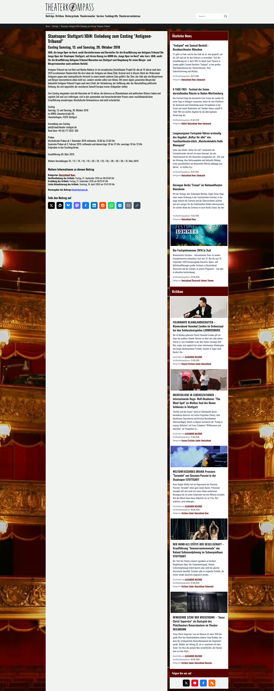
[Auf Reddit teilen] (102, 205)
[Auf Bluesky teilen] (68, 205)
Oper (207, 512)
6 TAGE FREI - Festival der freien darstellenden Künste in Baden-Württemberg (198, 91)
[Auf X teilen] (51, 205)
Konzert (185, 363)
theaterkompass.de (80, 189)
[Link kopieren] (137, 205)
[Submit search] (225, 16)
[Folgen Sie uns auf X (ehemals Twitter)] (186, 683)
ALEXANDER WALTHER (193, 356)
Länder (198, 363)
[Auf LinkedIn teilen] (94, 205)
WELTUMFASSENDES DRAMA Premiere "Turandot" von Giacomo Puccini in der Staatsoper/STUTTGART (194, 475)
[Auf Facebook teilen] (85, 205)
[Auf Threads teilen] (60, 205)
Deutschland (64, 175)
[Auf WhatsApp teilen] (111, 205)
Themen (210, 280)
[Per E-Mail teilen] (128, 205)
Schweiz (204, 280)
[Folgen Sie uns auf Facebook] (203, 683)
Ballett (184, 123)
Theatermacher (87, 16)
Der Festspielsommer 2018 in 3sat (192, 250)
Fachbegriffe (111, 16)
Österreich (196, 280)
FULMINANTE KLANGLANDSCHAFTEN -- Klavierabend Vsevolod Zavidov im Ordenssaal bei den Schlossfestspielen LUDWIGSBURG (198, 326)
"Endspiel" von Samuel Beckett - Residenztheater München (191, 47)
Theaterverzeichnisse (129, 16)
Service (100, 16)
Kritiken (60, 16)
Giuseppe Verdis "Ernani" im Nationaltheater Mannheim (197, 187)
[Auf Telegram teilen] (119, 205)
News (73, 175)
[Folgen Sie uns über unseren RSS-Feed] (211, 683)
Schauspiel (201, 79)
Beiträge (50, 16)
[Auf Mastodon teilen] (77, 205)
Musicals (208, 662)
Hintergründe (72, 16)
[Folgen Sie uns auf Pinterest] (194, 683)
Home (48, 26)
